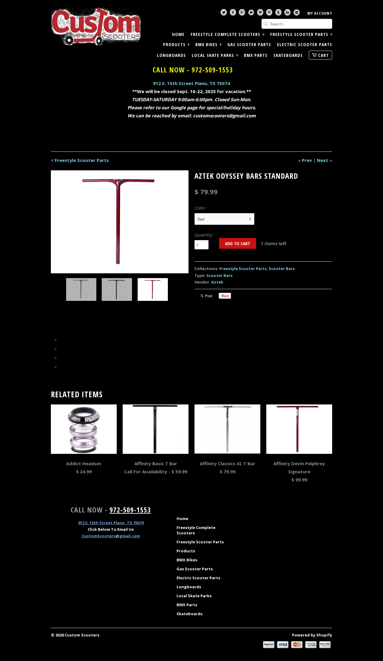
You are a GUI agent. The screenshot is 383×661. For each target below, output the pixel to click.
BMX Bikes (208, 44)
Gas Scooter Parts (249, 44)
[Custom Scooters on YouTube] (252, 14)
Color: (200, 208)
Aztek (217, 282)
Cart (323, 55)
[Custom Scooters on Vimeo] (261, 14)
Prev (307, 160)
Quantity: (203, 235)
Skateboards (288, 55)
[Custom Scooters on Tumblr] (279, 14)
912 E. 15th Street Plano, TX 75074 (191, 83)
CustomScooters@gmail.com (111, 536)
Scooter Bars (282, 268)
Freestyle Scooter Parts (301, 34)
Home (178, 34)
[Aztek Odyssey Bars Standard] (120, 221)
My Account (319, 13)
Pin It (225, 296)
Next (322, 160)
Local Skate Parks (215, 55)
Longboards (171, 55)
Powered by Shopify (312, 635)
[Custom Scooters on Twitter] (224, 14)
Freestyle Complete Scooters (227, 34)
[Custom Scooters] (96, 25)
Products (176, 44)
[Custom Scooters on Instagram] (297, 14)
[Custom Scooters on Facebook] (234, 14)
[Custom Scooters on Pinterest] (270, 14)
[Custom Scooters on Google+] (243, 14)
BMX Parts (256, 55)
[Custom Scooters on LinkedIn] (288, 14)
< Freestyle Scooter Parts (80, 160)
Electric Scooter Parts (304, 44)
